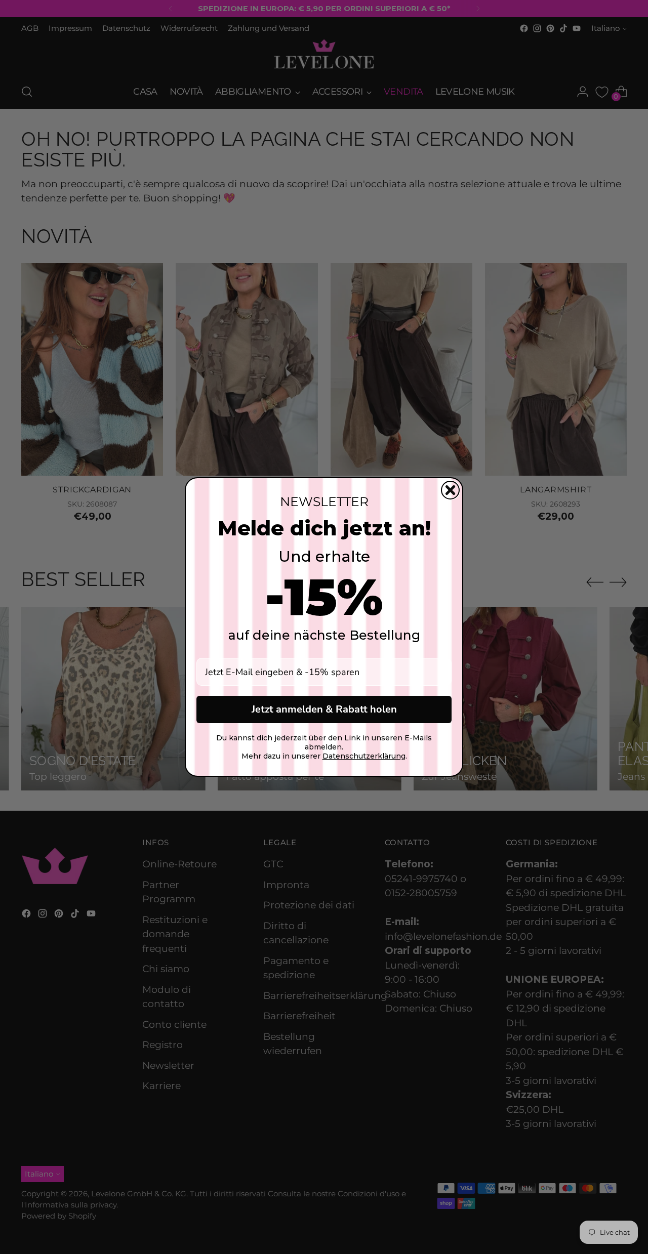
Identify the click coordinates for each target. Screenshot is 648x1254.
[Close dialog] (450, 490)
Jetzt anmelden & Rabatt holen (324, 709)
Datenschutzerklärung (364, 756)
